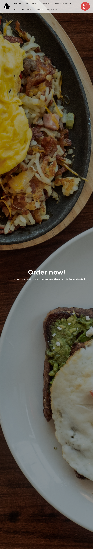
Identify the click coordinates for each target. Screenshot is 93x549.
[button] (85, 6)
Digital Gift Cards (51, 9)
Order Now (17, 3)
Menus (26, 3)
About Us (40, 9)
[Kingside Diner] (6, 6)
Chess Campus (46, 3)
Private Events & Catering (62, 3)
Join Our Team (19, 9)
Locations (35, 3)
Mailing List (30, 9)
